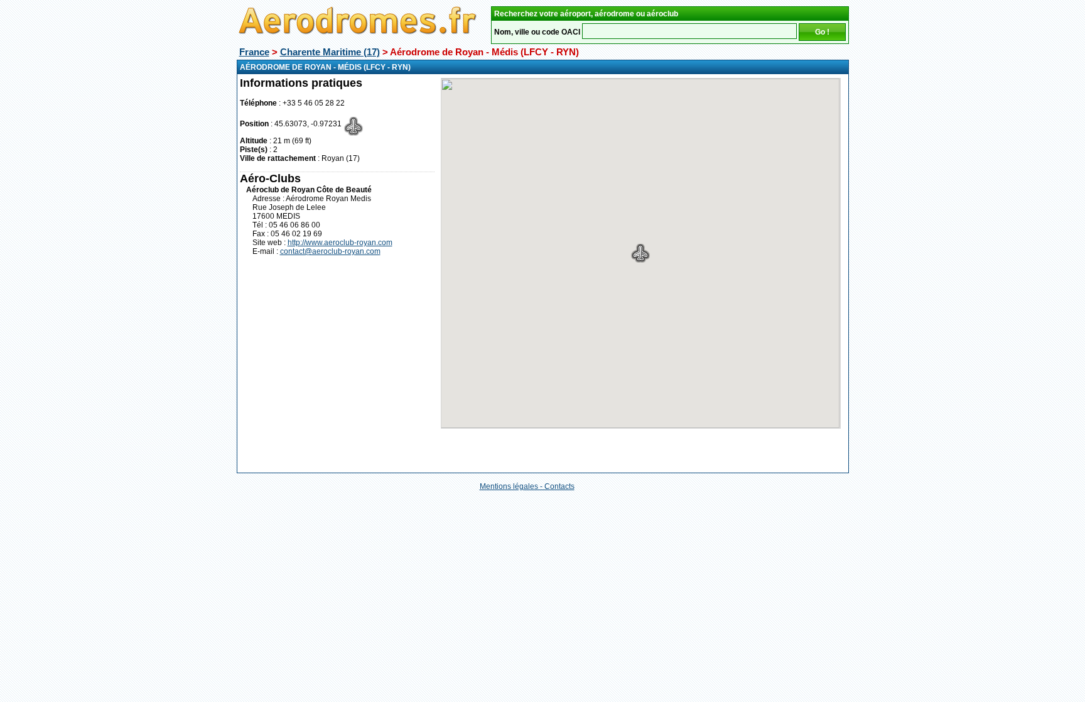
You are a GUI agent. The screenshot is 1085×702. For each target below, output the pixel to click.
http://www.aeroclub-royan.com (340, 242)
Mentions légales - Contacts (527, 486)
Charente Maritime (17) (330, 52)
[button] (640, 253)
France (254, 52)
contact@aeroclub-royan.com (330, 251)
